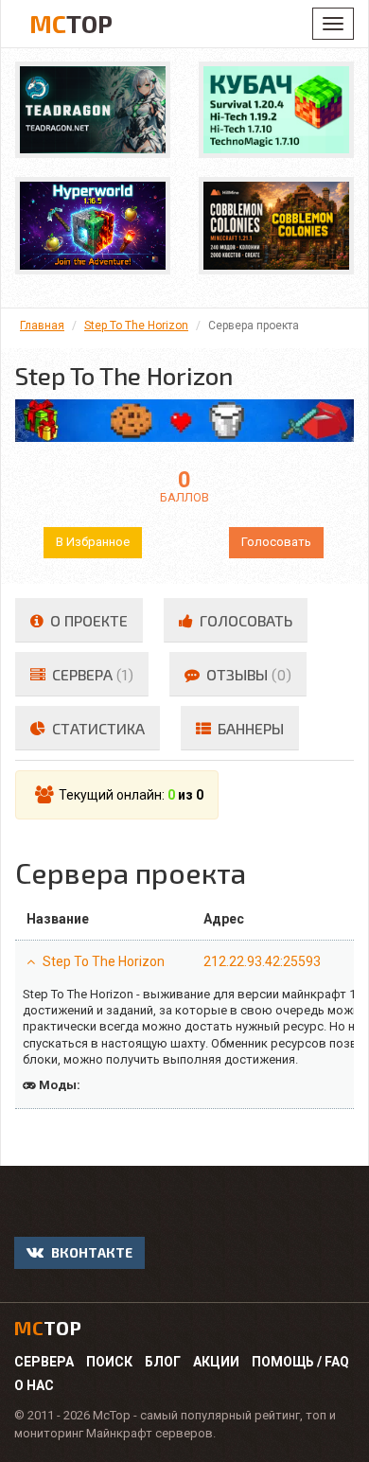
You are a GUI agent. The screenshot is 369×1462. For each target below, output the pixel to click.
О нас (34, 1385)
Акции (216, 1361)
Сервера (44, 1361)
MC (71, 23)
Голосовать (276, 542)
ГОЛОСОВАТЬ (244, 620)
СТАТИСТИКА (96, 728)
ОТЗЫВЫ (246, 674)
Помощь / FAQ (300, 1361)
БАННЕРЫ (249, 728)
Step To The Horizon (136, 325)
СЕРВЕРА (90, 674)
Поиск (109, 1361)
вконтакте (90, 1252)
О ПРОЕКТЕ (87, 620)
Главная (42, 325)
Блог (163, 1361)
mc (47, 1327)
